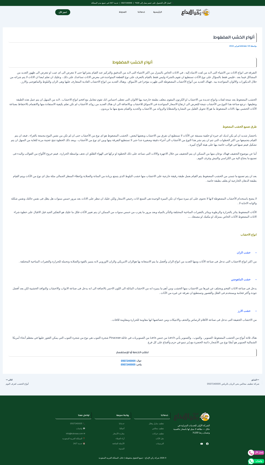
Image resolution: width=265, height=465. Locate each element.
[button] (140, 12)
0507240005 (126, 3)
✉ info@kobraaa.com (75, 433)
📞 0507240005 (77, 423)
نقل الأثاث (160, 438)
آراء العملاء (120, 438)
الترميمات (160, 443)
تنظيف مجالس (158, 428)
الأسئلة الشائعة (118, 443)
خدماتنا (141, 12)
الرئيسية (157, 12)
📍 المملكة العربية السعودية (73, 438)
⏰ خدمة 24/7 (79, 443)
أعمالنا (122, 428)
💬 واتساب (80, 428)
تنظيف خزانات (158, 433)
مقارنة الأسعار (118, 433)
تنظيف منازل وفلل (156, 423)
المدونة (122, 12)
